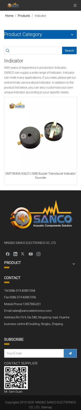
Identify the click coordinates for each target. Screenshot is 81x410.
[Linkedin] (15, 254)
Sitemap (46, 407)
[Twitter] (23, 254)
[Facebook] (7, 254)
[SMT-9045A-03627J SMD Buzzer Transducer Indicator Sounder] (40, 134)
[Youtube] (30, 254)
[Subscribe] (70, 353)
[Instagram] (38, 254)
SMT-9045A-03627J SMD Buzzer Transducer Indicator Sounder (40, 175)
